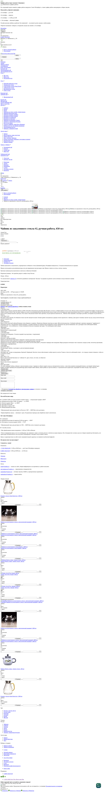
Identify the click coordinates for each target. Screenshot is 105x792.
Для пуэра (6, 158)
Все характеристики (6, 219)
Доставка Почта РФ (7, 404)
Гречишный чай (8, 147)
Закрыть (3, 31)
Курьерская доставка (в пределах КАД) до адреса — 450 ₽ (17, 420)
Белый (5, 716)
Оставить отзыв (5, 303)
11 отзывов (4, 233)
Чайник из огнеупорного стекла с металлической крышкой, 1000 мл (18, 522)
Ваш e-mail (3, 378)
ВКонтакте (3, 458)
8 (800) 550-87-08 (5, 451)
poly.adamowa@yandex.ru (7, 469)
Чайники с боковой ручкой (11, 128)
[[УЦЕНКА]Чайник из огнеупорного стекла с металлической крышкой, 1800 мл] (22, 600)
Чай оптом (6, 755)
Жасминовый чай (8, 97)
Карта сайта (7, 768)
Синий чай (6, 150)
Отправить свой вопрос (6, 390)
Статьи (5, 167)
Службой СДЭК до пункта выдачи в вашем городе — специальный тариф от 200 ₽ (24, 399)
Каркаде (6, 148)
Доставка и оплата (8, 169)
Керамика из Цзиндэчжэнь (11, 116)
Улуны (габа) (7, 712)
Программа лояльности (10, 753)
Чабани (6, 133)
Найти (17, 55)
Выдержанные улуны (9, 89)
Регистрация (7, 51)
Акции (5, 163)
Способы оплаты (6, 427)
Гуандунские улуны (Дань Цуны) (12, 86)
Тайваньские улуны (9, 87)
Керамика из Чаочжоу (9, 119)
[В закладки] (40, 505)
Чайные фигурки (8, 136)
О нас (5, 763)
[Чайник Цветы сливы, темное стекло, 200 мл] (9, 667)
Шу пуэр (6, 75)
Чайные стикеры (8, 142)
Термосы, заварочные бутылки (12, 732)
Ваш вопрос (4, 381)
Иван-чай (6, 151)
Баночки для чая (8, 159)
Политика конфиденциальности (12, 766)
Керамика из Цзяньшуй (10, 117)
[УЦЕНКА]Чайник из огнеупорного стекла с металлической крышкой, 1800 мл (21, 602)
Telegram (3, 456)
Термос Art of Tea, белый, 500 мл (9, 574)
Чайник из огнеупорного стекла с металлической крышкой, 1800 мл (18, 535)
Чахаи (5, 110)
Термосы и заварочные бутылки (12, 121)
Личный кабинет (8, 752)
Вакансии (6, 764)
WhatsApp (3, 461)
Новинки (6, 165)
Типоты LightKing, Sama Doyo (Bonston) (14, 124)
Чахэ (5, 740)
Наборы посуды (8, 731)
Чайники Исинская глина (10, 113)
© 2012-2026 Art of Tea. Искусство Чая (14, 779)
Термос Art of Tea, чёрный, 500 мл (9, 587)
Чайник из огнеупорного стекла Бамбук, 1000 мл (13, 548)
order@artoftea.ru (5, 466)
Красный (6, 713)
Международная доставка (8, 407)
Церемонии (7, 166)
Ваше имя (3, 375)
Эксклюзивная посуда (9, 127)
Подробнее (3, 28)
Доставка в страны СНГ (8, 406)
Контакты (6, 170)
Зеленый (6, 715)
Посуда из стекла (8, 123)
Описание (6, 258)
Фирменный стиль (8, 140)
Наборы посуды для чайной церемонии (14, 125)
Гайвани (6, 107)
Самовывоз (5, 418)
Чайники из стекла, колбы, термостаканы (14, 112)
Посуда (5, 198)
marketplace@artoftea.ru (7, 474)
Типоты (6, 727)
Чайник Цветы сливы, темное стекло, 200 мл (12, 561)
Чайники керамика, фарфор (11, 114)
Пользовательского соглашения (54, 786)
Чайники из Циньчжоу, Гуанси (12, 120)
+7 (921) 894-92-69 (5, 448)
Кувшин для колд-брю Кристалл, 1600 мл (11, 496)
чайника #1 (13, 278)
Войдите (3, 306)
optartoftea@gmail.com (6, 471)
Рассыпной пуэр (8, 78)
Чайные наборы (8, 745)
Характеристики (8, 260)
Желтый (6, 717)
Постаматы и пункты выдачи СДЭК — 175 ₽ (14, 422)
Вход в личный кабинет (10, 49)
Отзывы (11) (7, 261)
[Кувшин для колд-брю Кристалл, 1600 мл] (9, 695)
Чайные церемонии (9, 747)
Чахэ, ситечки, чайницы (10, 138)
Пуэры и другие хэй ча (10, 710)
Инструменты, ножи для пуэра (12, 135)
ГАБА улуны (7, 90)
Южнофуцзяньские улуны (10, 83)
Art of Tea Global (8, 757)
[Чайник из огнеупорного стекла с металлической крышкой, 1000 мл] (9, 627)
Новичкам (6, 162)
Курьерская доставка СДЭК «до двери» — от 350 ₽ (15, 401)
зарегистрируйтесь (13, 306)
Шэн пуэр (6, 77)
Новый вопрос (4, 373)
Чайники (6, 724)
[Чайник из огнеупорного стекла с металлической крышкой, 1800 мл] (19, 640)
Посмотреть (21, 3)
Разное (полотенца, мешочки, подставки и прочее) (17, 139)
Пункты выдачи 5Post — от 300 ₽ (10, 403)
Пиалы (5, 109)
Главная (6, 197)
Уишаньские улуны (9, 85)
